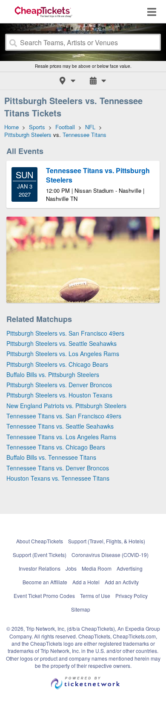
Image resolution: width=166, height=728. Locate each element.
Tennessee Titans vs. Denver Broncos (57, 468)
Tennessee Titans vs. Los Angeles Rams (61, 436)
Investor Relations (39, 568)
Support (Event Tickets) (39, 554)
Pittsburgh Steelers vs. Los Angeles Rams (62, 353)
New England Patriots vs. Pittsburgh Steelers (66, 405)
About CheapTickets (39, 541)
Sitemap (80, 609)
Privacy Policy (131, 595)
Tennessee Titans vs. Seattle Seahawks (60, 426)
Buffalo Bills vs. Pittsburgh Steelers (52, 374)
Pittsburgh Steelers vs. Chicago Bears (57, 364)
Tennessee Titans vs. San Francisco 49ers (63, 416)
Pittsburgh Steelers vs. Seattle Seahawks (61, 343)
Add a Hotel (86, 582)
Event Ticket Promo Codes (44, 595)
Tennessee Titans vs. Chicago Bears (55, 447)
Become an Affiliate (45, 582)
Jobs (71, 568)
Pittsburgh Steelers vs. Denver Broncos (59, 384)
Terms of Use (95, 595)
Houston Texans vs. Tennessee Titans (57, 478)
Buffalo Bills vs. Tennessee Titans (51, 457)
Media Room (97, 568)
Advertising (130, 568)
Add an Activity (122, 582)
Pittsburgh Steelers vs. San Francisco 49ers (65, 333)
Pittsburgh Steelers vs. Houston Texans (59, 395)
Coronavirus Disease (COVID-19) (110, 554)
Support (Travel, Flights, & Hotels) (106, 541)
